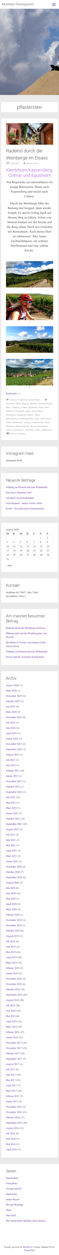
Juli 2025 (10, 706)
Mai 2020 (11, 898)
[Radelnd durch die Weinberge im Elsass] (29, 143)
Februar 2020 (12, 914)
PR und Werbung (14, 1204)
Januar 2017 (12, 1101)
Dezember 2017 (14, 1042)
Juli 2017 (10, 1069)
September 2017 (14, 1058)
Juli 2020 (10, 888)
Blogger (25, 403)
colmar (24, 407)
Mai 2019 (11, 952)
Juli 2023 (10, 759)
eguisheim (32, 407)
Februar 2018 (12, 1032)
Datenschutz (12, 1178)
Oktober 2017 (13, 1053)
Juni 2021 (11, 839)
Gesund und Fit (13, 1188)
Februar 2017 (12, 1096)
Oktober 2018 (13, 989)
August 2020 (12, 882)
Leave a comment (17, 433)
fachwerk (10, 410)
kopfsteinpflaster (26, 418)
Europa (13, 399)
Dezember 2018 (14, 978)
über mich (11, 1215)
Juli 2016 (10, 1133)
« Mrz (9, 565)
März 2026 (11, 690)
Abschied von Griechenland (20, 497)
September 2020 (14, 877)
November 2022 (14, 781)
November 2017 (14, 1048)
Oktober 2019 (13, 930)
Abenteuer (10, 403)
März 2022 (11, 807)
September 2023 (14, 749)
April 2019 (11, 957)
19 (21, 550)
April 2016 (11, 1149)
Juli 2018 (10, 1005)
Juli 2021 (10, 834)
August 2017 (12, 1064)
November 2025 (14, 695)
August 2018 (12, 1000)
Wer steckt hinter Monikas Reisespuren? (26, 1220)
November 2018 (14, 984)
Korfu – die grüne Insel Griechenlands (25, 508)
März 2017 (11, 1090)
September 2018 (14, 994)
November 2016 (14, 1112)
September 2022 (14, 791)
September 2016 (14, 1122)
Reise (47, 422)
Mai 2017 (11, 1080)
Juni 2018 (11, 1010)
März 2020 (11, 909)
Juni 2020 (11, 893)
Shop (8, 1210)
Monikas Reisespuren (18, 4)
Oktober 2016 (13, 1117)
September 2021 (14, 823)
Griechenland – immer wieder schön (24, 503)
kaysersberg (37, 410)
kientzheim (11, 414)
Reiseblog (10, 426)
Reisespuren (42, 426)
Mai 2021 (11, 845)
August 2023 (12, 754)
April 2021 (11, 850)
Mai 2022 (11, 802)
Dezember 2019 (14, 920)
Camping (16, 407)
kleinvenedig (11, 418)
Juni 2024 (11, 727)
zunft (37, 429)
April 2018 (11, 1021)
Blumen (33, 403)
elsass (40, 407)
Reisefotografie (22, 426)
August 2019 (12, 936)
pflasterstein (17, 422)
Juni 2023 (11, 765)
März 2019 (11, 962)
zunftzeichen (46, 429)
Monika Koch (32, 163)
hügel (28, 410)
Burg (8, 407)
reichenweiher (38, 422)
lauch (36, 418)
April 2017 (11, 1085)
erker (47, 407)
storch (8, 429)
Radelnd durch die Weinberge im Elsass (25, 627)
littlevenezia (45, 418)
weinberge (29, 429)
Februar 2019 (12, 968)
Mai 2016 (11, 1144)
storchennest (18, 429)
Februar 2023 (12, 770)
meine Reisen (34, 399)
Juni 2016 (11, 1138)
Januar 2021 (12, 861)
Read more (13, 393)
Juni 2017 (11, 1074)
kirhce (37, 414)
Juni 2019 (11, 946)
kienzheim (21, 414)
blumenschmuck (45, 403)
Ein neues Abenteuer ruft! (19, 492)
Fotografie (20, 410)
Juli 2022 (10, 797)
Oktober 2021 (13, 818)
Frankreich (22, 399)
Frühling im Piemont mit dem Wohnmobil (26, 487)
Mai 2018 (11, 1016)
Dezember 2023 (14, 743)
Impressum (11, 1194)
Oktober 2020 (13, 871)
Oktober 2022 (13, 786)
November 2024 (14, 717)
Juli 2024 (10, 722)
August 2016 (12, 1128)
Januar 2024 (12, 738)
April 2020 (11, 904)
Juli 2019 (10, 941)
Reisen (33, 426)
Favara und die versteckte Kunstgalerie (25, 656)
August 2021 (12, 829)
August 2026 (12, 685)
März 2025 (11, 711)
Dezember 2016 (14, 1106)
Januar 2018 (12, 1037)
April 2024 (11, 733)
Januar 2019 (12, 973)
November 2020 (14, 866)
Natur (8, 422)
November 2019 (14, 925)
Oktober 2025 (13, 701)
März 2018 (11, 1026)
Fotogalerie (11, 1183)
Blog (18, 403)
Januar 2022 (12, 813)
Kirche (30, 414)
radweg (27, 422)
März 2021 (11, 855)
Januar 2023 (12, 775)
